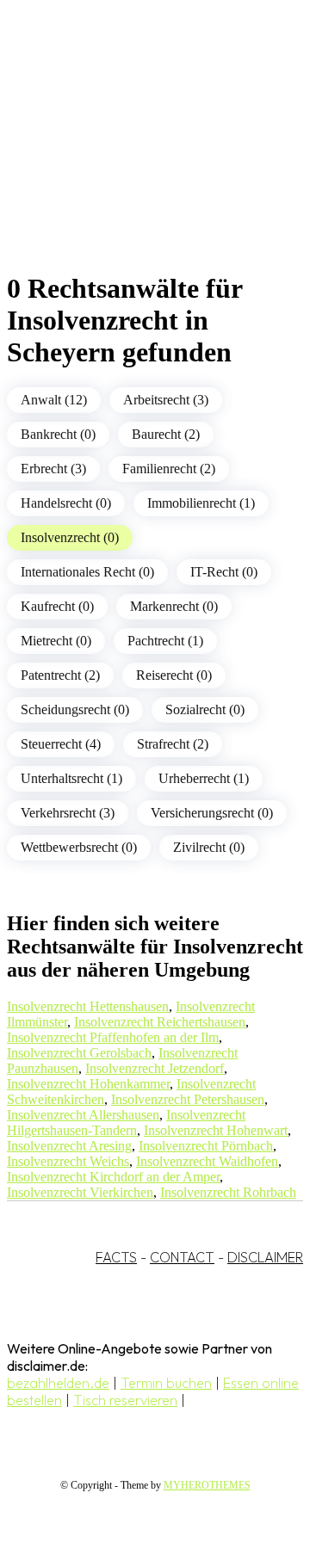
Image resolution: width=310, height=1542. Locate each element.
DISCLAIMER (265, 1257)
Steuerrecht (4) (61, 744)
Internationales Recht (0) (87, 571)
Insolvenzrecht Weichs (68, 1161)
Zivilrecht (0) (209, 847)
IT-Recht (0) (223, 571)
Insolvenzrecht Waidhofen (207, 1161)
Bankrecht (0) (58, 434)
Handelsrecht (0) (66, 503)
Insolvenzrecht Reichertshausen (159, 1022)
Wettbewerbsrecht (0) (79, 847)
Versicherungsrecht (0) (212, 812)
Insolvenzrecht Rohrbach (228, 1192)
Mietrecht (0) (56, 640)
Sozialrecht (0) (205, 709)
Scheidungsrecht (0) (75, 709)
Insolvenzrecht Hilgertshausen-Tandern (126, 1122)
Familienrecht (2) (168, 468)
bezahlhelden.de (58, 1382)
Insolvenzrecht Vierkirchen (80, 1192)
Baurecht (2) (166, 434)
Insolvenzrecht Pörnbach (206, 1145)
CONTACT (182, 1257)
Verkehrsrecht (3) (68, 812)
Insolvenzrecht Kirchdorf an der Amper (113, 1176)
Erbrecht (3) (53, 468)
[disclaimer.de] (138, 155)
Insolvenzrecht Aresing (69, 1145)
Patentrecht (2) (60, 675)
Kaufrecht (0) (57, 606)
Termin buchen (166, 1382)
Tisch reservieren (125, 1400)
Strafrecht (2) (172, 744)
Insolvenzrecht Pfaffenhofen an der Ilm (113, 1037)
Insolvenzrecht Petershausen (187, 1099)
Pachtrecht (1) (165, 640)
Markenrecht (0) (174, 606)
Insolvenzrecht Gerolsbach (79, 1052)
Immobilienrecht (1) (201, 503)
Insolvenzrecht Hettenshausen (88, 1006)
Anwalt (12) (54, 399)
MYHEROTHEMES (207, 1485)
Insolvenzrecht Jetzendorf (154, 1068)
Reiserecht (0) (174, 675)
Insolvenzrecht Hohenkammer (88, 1083)
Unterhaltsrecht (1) (71, 778)
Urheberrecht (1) (203, 778)
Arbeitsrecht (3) (165, 399)
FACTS (116, 1257)
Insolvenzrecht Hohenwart (216, 1130)
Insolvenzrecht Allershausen (83, 1114)
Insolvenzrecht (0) (70, 537)
